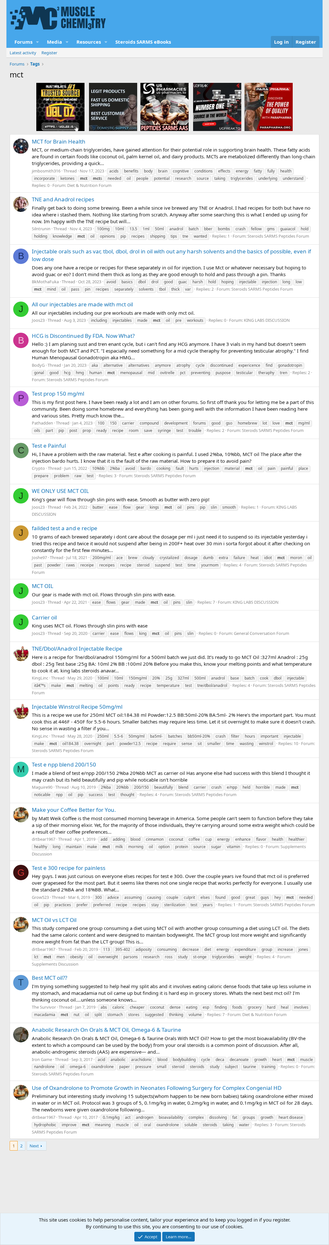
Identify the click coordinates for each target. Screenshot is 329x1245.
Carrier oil (44, 617)
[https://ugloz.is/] (60, 106)
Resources (88, 42)
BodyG (38, 365)
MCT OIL (42, 586)
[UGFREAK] (217, 106)
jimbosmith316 (46, 171)
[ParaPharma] (269, 106)
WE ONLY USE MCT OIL (60, 491)
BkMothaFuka (45, 282)
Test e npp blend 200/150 (64, 764)
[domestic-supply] (113, 106)
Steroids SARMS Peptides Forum (278, 236)
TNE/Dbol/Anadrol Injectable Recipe (77, 648)
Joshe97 (39, 557)
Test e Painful (49, 445)
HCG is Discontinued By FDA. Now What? (83, 335)
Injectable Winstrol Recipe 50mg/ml (77, 706)
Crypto (38, 468)
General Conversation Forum (261, 633)
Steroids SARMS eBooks (143, 42)
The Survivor (44, 1007)
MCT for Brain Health (58, 141)
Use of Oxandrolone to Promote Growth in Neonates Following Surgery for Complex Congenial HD (156, 1088)
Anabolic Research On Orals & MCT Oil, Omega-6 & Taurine (106, 1029)
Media (54, 42)
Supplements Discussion (55, 964)
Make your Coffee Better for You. (74, 809)
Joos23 (38, 320)
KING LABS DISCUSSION (267, 320)
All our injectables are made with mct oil (82, 304)
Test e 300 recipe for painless (68, 868)
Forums (23, 42)
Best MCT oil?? (49, 977)
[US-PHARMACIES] (164, 106)
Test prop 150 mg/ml (58, 393)
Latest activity (23, 53)
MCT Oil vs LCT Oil (54, 920)
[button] (37, 42)
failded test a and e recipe (64, 528)
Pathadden (42, 423)
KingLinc (40, 678)
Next (34, 1146)
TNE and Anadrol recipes (63, 199)
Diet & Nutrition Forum (89, 185)
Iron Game (42, 1059)
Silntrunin (41, 229)
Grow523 (40, 897)
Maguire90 (42, 787)
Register (49, 53)
